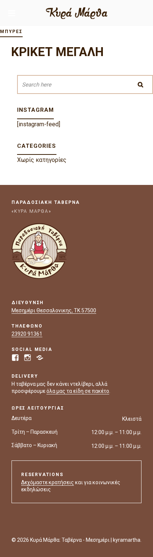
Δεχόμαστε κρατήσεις (47, 482)
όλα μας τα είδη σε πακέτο (77, 391)
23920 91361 (27, 334)
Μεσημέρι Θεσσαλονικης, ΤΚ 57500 (54, 310)
